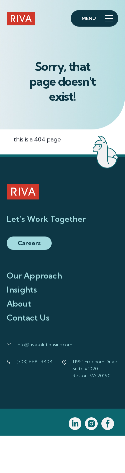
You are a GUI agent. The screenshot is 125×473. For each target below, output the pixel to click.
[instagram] (91, 423)
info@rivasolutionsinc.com (44, 345)
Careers (29, 243)
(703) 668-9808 (34, 362)
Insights (22, 290)
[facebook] (107, 423)
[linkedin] (75, 423)
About (19, 304)
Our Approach (34, 276)
